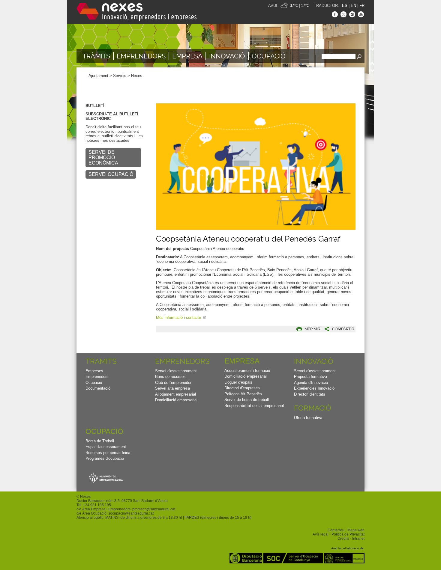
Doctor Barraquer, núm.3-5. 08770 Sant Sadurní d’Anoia (122, 501)
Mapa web (355, 530)
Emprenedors (141, 56)
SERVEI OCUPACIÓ (110, 174)
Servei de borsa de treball (246, 399)
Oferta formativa (308, 417)
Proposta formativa (310, 376)
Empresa (187, 56)
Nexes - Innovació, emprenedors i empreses (136, 12)
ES (344, 5)
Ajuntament (98, 75)
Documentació (98, 388)
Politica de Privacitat (348, 534)
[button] (337, 329)
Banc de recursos (170, 376)
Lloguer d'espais (238, 382)
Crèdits (343, 538)
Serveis (119, 75)
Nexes (136, 75)
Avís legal (320, 534)
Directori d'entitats (309, 394)
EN (353, 5)
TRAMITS (101, 361)
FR (361, 5)
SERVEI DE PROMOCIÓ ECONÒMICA (103, 157)
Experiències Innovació (314, 388)
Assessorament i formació (247, 370)
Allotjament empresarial (175, 394)
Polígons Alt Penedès (243, 394)
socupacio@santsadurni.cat (131, 513)
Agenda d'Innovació (311, 382)
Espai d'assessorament (106, 446)
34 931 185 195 (98, 505)
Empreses (94, 371)
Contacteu (336, 530)
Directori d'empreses (242, 388)
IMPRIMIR (312, 329)
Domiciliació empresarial (176, 400)
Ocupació (269, 56)
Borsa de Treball (100, 441)
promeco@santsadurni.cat (153, 509)
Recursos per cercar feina (108, 452)
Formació (312, 408)
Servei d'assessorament (176, 371)
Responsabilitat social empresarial (254, 405)
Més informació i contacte (179, 317)
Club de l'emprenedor (173, 382)
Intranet (358, 538)
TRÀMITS (96, 56)
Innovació (227, 56)
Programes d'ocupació (105, 458)
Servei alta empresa (172, 388)
